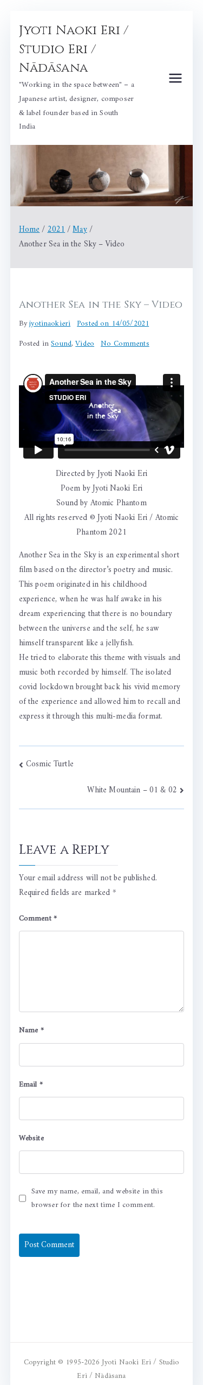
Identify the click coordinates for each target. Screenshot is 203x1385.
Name (31, 1030)
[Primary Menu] (175, 78)
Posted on (113, 324)
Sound (61, 344)
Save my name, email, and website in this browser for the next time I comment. (97, 1198)
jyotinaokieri (49, 324)
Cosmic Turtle (50, 764)
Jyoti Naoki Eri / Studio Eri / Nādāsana (74, 49)
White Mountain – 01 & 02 (132, 790)
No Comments (125, 344)
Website (31, 1138)
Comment (38, 918)
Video (84, 344)
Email (31, 1084)
